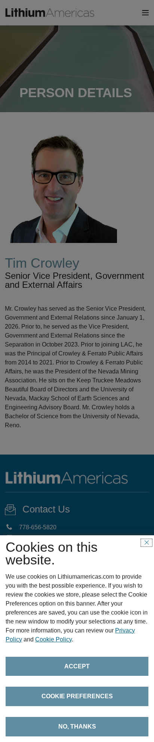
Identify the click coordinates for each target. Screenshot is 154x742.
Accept (77, 666)
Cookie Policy (53, 639)
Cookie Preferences (77, 696)
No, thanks (77, 726)
